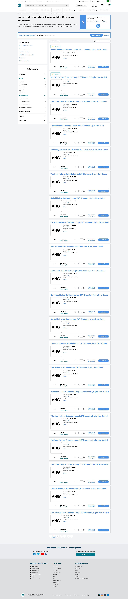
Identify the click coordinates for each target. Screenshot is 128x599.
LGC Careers (55, 570)
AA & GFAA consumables (26, 45)
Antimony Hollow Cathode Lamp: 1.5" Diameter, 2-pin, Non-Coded (79, 150)
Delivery (77, 574)
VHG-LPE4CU (73, 128)
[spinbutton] (81, 67)
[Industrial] (30, 576)
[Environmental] (30, 572)
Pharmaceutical (35, 568)
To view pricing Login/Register (91, 66)
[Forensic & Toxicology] (30, 574)
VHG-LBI (72, 52)
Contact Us (78, 568)
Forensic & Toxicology (36, 574)
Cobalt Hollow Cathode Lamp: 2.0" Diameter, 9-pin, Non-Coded (78, 271)
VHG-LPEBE (73, 298)
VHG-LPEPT (73, 443)
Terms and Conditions (57, 595)
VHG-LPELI (73, 491)
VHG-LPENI (73, 201)
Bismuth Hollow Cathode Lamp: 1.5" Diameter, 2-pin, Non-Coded (79, 49)
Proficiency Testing (36, 578)
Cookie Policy (77, 595)
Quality (26, 1)
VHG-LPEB (73, 322)
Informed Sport (56, 582)
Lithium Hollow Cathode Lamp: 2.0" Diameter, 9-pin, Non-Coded (78, 488)
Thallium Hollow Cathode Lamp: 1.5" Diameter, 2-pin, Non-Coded (79, 343)
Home (19, 13)
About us (21, 1)
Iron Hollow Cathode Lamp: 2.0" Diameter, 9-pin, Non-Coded (77, 246)
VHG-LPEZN (73, 370)
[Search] (67, 5)
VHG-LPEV (73, 394)
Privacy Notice (68, 595)
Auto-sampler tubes (24, 49)
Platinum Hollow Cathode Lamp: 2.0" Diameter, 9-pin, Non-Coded (79, 440)
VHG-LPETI (73, 418)
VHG (68, 54)
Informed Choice (57, 580)
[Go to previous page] (50, 536)
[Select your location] (108, 1)
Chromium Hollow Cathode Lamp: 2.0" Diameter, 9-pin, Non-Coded (80, 513)
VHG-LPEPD (73, 467)
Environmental (35, 572)
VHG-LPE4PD (73, 104)
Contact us (57, 1)
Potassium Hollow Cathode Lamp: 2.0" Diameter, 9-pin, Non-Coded (80, 222)
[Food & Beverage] (30, 570)
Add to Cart (103, 66)
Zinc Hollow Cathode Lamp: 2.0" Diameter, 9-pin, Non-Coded (77, 367)
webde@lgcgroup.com (99, 1)
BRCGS (54, 578)
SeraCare (55, 574)
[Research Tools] (30, 566)
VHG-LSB (72, 152)
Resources (32, 1)
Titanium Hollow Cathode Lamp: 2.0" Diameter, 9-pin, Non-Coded (79, 416)
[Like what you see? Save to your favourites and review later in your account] (102, 5)
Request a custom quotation (82, 578)
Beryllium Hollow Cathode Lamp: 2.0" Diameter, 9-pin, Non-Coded (79, 295)
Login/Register (96, 35)
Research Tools (35, 566)
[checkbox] (20, 82)
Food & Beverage (35, 570)
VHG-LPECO (73, 273)
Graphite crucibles (24, 52)
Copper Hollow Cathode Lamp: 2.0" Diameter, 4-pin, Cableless (77, 125)
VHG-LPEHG (73, 80)
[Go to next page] (71, 536)
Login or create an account (27, 35)
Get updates (84, 554)
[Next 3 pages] (68, 536)
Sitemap (77, 576)
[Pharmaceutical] (30, 568)
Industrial (34, 576)
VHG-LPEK (73, 225)
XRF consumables (24, 61)
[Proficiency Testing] (30, 578)
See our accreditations (101, 21)
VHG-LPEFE (73, 249)
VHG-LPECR (73, 515)
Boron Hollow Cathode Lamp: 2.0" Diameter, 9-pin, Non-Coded (78, 319)
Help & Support (49, 1)
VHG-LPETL (73, 177)
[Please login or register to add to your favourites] (75, 67)
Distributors (78, 572)
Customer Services (79, 566)
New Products (40, 1)
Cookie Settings (85, 595)
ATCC (54, 576)
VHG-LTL (72, 346)
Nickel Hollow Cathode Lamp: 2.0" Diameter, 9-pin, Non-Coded (78, 198)
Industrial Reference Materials (31, 13)
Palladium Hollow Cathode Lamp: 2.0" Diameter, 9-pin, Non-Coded (80, 464)
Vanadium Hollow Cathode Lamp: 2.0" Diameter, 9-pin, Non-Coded (80, 392)
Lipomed (55, 586)
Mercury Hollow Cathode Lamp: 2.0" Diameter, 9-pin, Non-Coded (79, 77)
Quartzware (22, 58)
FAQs (76, 570)
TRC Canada (55, 584)
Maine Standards (57, 572)
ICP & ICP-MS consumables (26, 55)
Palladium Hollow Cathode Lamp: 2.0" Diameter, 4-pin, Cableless (79, 101)
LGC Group (55, 566)
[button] (32, 74)
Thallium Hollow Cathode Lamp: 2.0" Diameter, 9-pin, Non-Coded (79, 174)
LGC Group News (57, 568)
